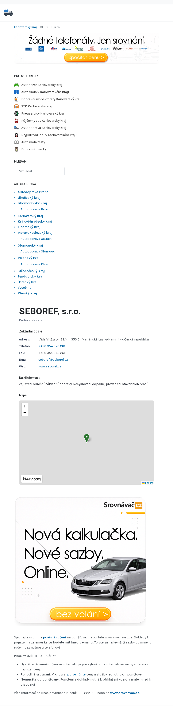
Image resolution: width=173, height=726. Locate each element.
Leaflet (149, 482)
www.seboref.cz (49, 366)
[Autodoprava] (8, 13)
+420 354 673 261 (51, 346)
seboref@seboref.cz (53, 360)
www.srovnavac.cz (124, 693)
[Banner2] (80, 562)
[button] (86, 438)
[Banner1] (86, 48)
